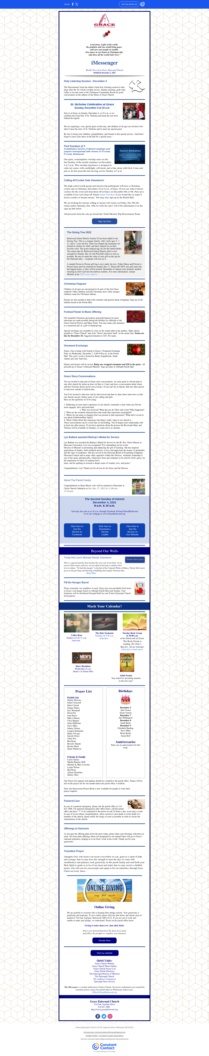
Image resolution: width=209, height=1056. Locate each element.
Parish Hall (76, 640)
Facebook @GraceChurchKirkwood (122, 511)
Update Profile (91, 1036)
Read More (90, 573)
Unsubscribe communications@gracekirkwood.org (104, 1032)
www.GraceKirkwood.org (114, 513)
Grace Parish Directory (104, 971)
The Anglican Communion (104, 978)
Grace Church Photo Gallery (104, 966)
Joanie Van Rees (107, 194)
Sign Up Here (104, 221)
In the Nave (104, 638)
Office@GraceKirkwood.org (104, 992)
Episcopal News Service (104, 981)
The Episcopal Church (104, 976)
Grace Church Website (104, 963)
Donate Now (104, 940)
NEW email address (88, 274)
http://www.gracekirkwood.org (104, 1009)
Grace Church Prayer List (104, 968)
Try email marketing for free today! (104, 1051)
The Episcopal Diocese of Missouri (104, 973)
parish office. (123, 780)
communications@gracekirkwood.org (102, 1039)
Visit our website (104, 953)
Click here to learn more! (132, 649)
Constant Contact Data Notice (111, 1036)
